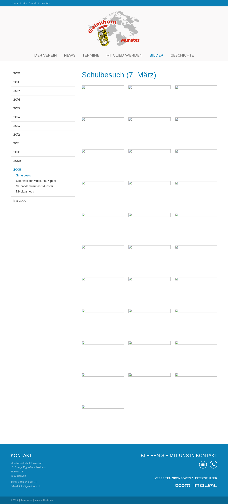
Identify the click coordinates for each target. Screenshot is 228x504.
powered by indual (44, 500)
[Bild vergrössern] (103, 99)
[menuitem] (15, 3)
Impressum (26, 500)
